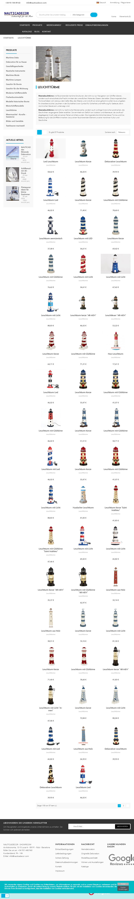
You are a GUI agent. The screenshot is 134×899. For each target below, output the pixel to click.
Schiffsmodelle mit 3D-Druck (27, 170)
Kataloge (85, 866)
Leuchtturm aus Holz (115, 590)
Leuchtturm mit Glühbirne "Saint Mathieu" (51, 550)
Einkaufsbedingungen (64, 849)
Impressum (60, 871)
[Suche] (93, 15)
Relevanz (121, 132)
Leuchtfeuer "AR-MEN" (115, 315)
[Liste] (44, 132)
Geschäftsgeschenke (14, 66)
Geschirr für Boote (14, 84)
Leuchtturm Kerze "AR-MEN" (51, 590)
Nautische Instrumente (15, 71)
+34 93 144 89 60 (12, 3)
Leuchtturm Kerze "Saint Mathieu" (116, 509)
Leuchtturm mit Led (51, 469)
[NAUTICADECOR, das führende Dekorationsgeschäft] (12, 153)
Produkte (11, 50)
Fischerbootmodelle (14, 97)
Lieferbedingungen (63, 853)
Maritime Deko (12, 57)
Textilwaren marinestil (15, 126)
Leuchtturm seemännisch (50, 238)
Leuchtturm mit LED (83, 238)
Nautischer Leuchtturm (83, 507)
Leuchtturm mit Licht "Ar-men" (50, 709)
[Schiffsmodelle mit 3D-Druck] (12, 174)
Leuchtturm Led (50, 200)
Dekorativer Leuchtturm (116, 161)
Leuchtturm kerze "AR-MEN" (83, 315)
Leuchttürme (11, 110)
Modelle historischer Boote (17, 101)
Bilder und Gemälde (14, 121)
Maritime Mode (12, 75)
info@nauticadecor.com (36, 3)
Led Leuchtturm (50, 161)
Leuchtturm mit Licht (83, 277)
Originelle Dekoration (90, 853)
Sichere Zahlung (62, 858)
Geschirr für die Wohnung (17, 88)
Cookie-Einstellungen (123, 888)
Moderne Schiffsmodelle (16, 93)
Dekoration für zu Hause (16, 62)
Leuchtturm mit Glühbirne (116, 200)
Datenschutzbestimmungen (66, 862)
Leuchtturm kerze (83, 631)
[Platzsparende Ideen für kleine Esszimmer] (12, 193)
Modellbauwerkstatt (89, 858)
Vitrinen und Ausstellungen (92, 862)
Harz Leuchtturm (115, 354)
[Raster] (39, 132)
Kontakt (58, 866)
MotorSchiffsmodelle (15, 106)
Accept (123, 884)
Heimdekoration (88, 849)
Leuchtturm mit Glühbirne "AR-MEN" (83, 591)
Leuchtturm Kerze (83, 161)
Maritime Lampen (13, 80)
